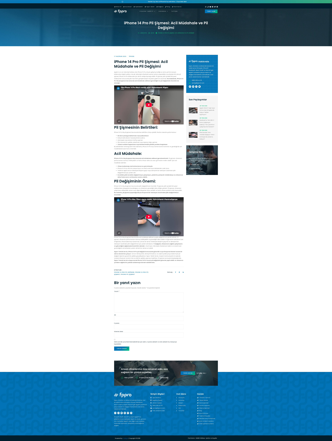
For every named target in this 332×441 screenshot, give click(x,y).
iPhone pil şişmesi (128, 274)
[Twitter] (215, 7)
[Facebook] (212, 7)
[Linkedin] (217, 7)
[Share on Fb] (175, 272)
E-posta (116, 323)
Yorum (116, 291)
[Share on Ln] (183, 272)
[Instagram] (205, 7)
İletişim (174, 11)
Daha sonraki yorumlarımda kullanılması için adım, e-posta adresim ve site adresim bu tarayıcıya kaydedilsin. (145, 343)
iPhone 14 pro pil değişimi (124, 272)
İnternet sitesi (118, 331)
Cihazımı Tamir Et (146, 11)
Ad (115, 315)
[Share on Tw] (179, 272)
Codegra (125, 438)
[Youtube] (210, 7)
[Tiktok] (208, 7)
